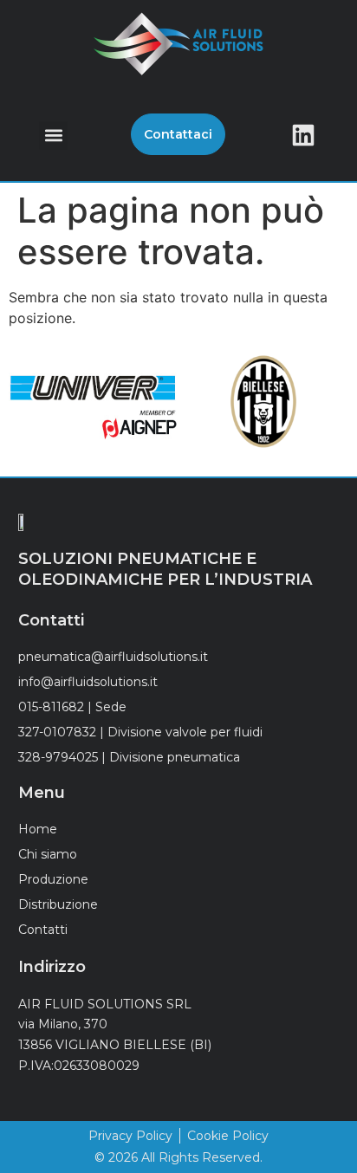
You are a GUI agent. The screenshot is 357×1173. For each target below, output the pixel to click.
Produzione (53, 879)
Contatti (43, 929)
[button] (53, 135)
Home (37, 829)
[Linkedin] (303, 135)
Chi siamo (47, 854)
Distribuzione (58, 904)
